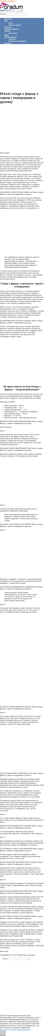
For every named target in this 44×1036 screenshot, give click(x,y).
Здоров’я (7, 27)
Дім (5, 21)
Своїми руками (10, 37)
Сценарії (7, 43)
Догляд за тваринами (17, 41)
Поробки (12, 39)
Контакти (4, 1030)
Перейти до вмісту (7, 1)
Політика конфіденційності (20, 1030)
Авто (11, 23)
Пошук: (3, 14)
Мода (6, 35)
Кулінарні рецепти (11, 29)
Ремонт (7, 31)
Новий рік (8, 19)
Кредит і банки (15, 25)
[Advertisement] (22, 67)
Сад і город (13, 33)
